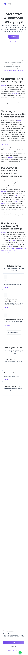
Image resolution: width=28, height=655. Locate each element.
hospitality (3, 191)
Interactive (3, 85)
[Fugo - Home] (7, 4)
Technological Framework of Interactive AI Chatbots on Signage (13, 63)
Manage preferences (13, 650)
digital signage (15, 93)
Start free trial (13, 42)
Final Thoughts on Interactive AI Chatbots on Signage (13, 71)
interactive (19, 120)
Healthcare (18, 195)
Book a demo (13, 36)
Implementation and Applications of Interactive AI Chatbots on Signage (12, 67)
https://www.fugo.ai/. (6, 252)
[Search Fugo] (18, 3)
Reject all (13, 646)
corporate (16, 201)
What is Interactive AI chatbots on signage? (14, 60)
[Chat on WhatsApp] (20, 652)
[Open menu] (21, 3)
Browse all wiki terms (13, 332)
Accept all (13, 642)
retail (22, 184)
